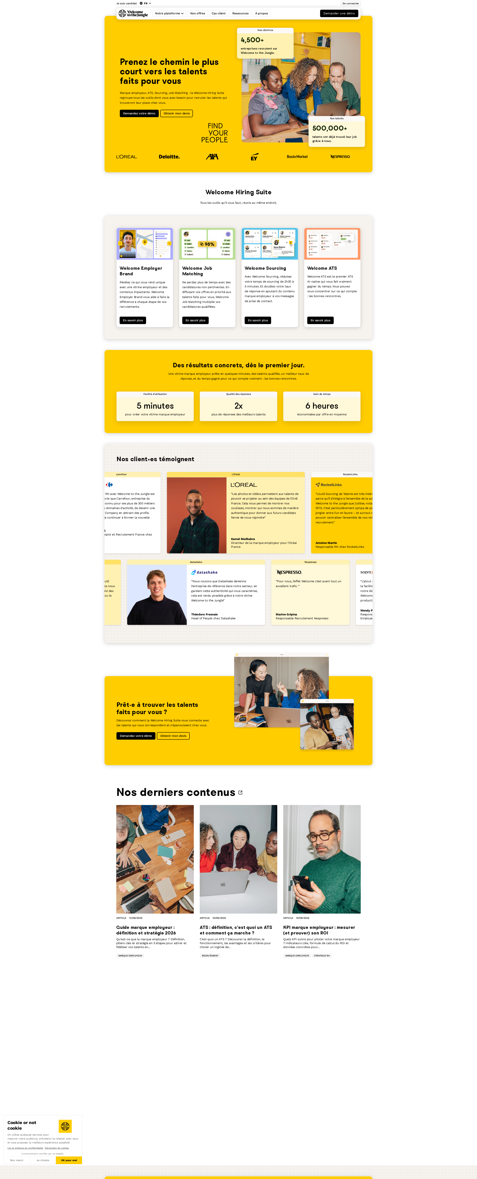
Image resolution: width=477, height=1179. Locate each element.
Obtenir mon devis (177, 113)
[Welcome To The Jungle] (133, 13)
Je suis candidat (126, 3)
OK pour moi (69, 1160)
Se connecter (350, 3)
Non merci (16, 1160)
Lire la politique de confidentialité (25, 1148)
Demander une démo (339, 13)
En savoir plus (133, 320)
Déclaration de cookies (57, 1148)
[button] (3, 1175)
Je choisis (43, 1160)
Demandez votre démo (139, 113)
